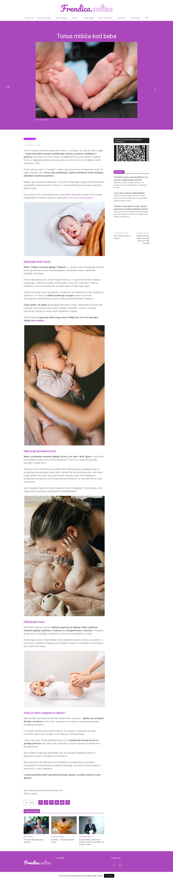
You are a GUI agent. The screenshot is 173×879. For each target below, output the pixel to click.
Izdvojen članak (29, 139)
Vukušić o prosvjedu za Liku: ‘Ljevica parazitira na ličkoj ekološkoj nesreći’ (131, 207)
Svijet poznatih (105, 18)
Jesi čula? (29, 18)
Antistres (135, 18)
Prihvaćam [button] (109, 876)
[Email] (67, 802)
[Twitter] (46, 802)
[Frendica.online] (86, 8)
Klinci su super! (44, 18)
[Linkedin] (62, 802)
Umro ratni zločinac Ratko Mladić (129, 193)
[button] (146, 18)
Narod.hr (119, 172)
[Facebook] (40, 802)
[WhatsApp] (56, 802)
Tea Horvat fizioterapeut (80, 197)
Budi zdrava (61, 18)
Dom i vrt (121, 18)
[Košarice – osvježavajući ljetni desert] (64, 825)
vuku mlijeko (37, 320)
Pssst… (75, 18)
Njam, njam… (89, 18)
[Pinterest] (51, 802)
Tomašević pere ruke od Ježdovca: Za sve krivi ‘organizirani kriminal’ (131, 178)
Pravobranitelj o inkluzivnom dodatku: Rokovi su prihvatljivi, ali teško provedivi (91, 842)
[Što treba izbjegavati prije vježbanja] (36, 825)
